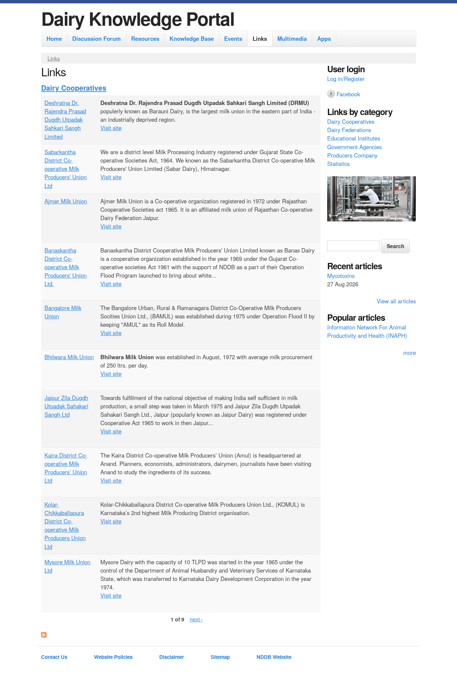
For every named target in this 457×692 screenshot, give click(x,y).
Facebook (348, 94)
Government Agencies (354, 147)
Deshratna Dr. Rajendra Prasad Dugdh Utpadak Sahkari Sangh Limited (65, 119)
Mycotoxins (341, 276)
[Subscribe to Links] (44, 635)
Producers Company (352, 155)
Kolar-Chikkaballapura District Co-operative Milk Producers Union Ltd (65, 525)
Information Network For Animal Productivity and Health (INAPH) (367, 331)
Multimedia (292, 38)
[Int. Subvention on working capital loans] (371, 199)
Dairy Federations (349, 130)
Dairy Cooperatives (73, 88)
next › (196, 619)
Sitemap (220, 657)
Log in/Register (346, 79)
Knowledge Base (192, 38)
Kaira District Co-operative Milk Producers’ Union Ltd (65, 468)
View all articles (396, 301)
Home (54, 38)
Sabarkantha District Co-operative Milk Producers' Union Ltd (65, 169)
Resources (145, 38)
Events (233, 38)
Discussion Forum (96, 38)
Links (260, 38)
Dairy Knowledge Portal (137, 18)
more (409, 353)
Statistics (338, 164)
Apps (324, 38)
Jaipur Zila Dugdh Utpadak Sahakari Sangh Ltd (66, 406)
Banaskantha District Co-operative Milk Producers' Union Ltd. (65, 267)
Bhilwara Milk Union (69, 357)
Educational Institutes (353, 138)
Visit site (110, 128)
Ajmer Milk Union (65, 201)
